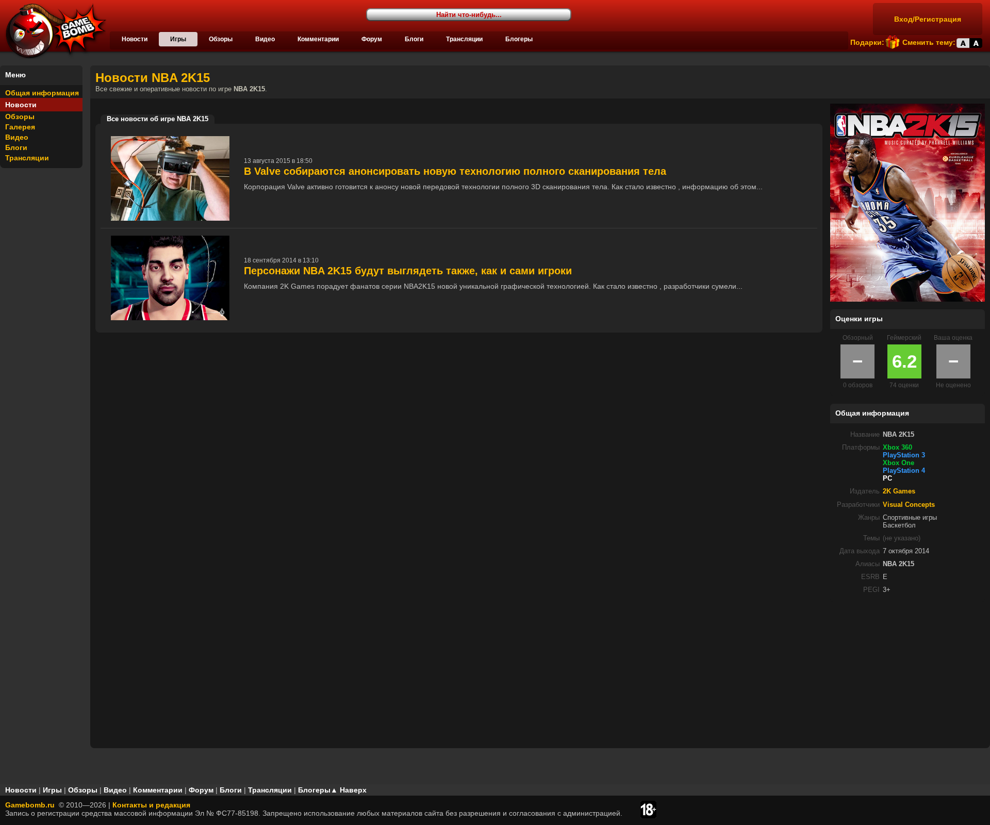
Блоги (414, 39)
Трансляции (464, 39)
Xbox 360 (897, 447)
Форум (371, 39)
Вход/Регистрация (927, 19)
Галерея (20, 127)
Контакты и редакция (151, 805)
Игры (178, 39)
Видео (265, 39)
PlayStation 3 (904, 455)
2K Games (899, 491)
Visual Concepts (909, 504)
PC (887, 478)
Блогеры (519, 39)
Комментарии (318, 39)
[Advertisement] (907, 674)
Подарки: (867, 42)
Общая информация (42, 93)
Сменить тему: (928, 42)
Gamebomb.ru (30, 805)
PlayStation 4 (904, 470)
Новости (134, 39)
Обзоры (221, 39)
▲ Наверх (349, 790)
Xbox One (898, 463)
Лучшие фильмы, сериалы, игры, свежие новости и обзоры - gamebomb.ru (53, 31)
